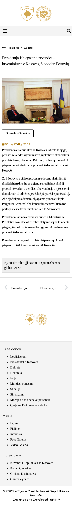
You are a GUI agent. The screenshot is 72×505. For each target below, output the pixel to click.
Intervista (16, 434)
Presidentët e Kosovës (24, 362)
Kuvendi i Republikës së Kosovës (31, 463)
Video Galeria (19, 445)
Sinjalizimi (17, 394)
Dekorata (16, 372)
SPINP (55, 499)
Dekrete (15, 367)
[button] (68, 31)
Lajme (28, 47)
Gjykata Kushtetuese (23, 473)
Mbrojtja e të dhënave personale (30, 400)
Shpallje (15, 389)
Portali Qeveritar (20, 468)
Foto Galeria (18, 439)
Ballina (14, 47)
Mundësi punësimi (21, 383)
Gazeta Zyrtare (19, 479)
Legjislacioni (18, 356)
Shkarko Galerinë (17, 133)
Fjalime (15, 428)
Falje (13, 378)
